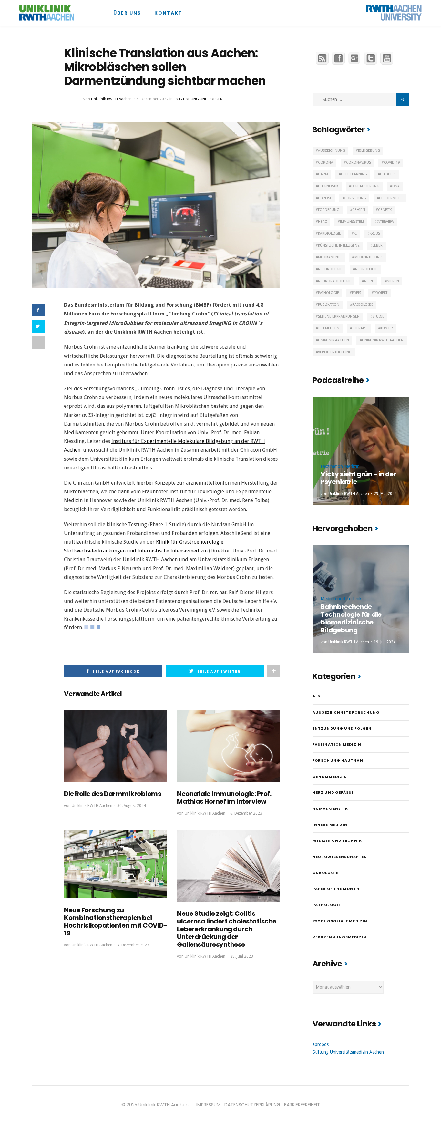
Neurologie (366, 269)
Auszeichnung (331, 151)
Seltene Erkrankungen (339, 317)
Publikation (328, 305)
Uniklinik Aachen (333, 340)
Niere (369, 281)
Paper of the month (336, 888)
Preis (356, 293)
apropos (321, 1044)
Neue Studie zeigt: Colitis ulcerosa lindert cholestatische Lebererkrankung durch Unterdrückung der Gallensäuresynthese (226, 929)
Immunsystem (352, 222)
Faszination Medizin (340, 466)
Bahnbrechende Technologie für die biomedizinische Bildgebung (351, 618)
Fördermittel (391, 198)
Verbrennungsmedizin (339, 937)
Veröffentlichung (335, 352)
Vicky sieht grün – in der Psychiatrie (358, 477)
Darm (323, 174)
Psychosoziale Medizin (340, 920)
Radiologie (362, 305)
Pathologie (328, 293)
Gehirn (358, 210)
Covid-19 (392, 162)
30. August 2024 (131, 805)
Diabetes (387, 174)
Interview (385, 222)
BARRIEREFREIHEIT (302, 1104)
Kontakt (168, 13)
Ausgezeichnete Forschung (346, 712)
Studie (378, 317)
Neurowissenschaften (340, 856)
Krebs (375, 234)
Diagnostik (328, 186)
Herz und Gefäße (333, 792)
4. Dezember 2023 (133, 945)
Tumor (387, 328)
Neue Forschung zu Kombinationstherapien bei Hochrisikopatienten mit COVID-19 (115, 921)
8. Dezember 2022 (153, 99)
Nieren (393, 281)
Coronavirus (358, 162)
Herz (322, 222)
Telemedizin (328, 328)
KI (355, 234)
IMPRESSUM (208, 1104)
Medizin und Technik (341, 598)
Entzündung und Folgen (198, 99)
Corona (325, 162)
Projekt (380, 293)
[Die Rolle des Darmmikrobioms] (115, 746)
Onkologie (325, 872)
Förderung (328, 210)
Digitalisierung (365, 186)
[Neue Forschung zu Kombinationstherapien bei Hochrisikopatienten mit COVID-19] (115, 864)
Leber (378, 245)
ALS (316, 696)
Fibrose (325, 198)
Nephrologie (330, 269)
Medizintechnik (368, 257)
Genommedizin (330, 776)
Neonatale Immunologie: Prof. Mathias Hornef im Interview (224, 797)
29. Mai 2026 (385, 493)
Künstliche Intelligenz (339, 245)
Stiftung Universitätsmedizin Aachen (348, 1052)
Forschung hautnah (338, 760)
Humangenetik (330, 808)
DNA (396, 186)
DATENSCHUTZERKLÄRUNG (252, 1104)
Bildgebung (369, 151)
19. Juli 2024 (384, 642)
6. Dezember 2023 (246, 813)
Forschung (355, 198)
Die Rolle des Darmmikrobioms (112, 793)
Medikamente (330, 257)
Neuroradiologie (334, 281)
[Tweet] (38, 326)
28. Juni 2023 (241, 956)
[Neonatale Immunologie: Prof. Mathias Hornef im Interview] (228, 746)
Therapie (360, 328)
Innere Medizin (330, 824)
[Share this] (38, 310)
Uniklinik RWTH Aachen (111, 99)
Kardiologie (329, 234)
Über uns (127, 13)
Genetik (385, 210)
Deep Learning (354, 174)
